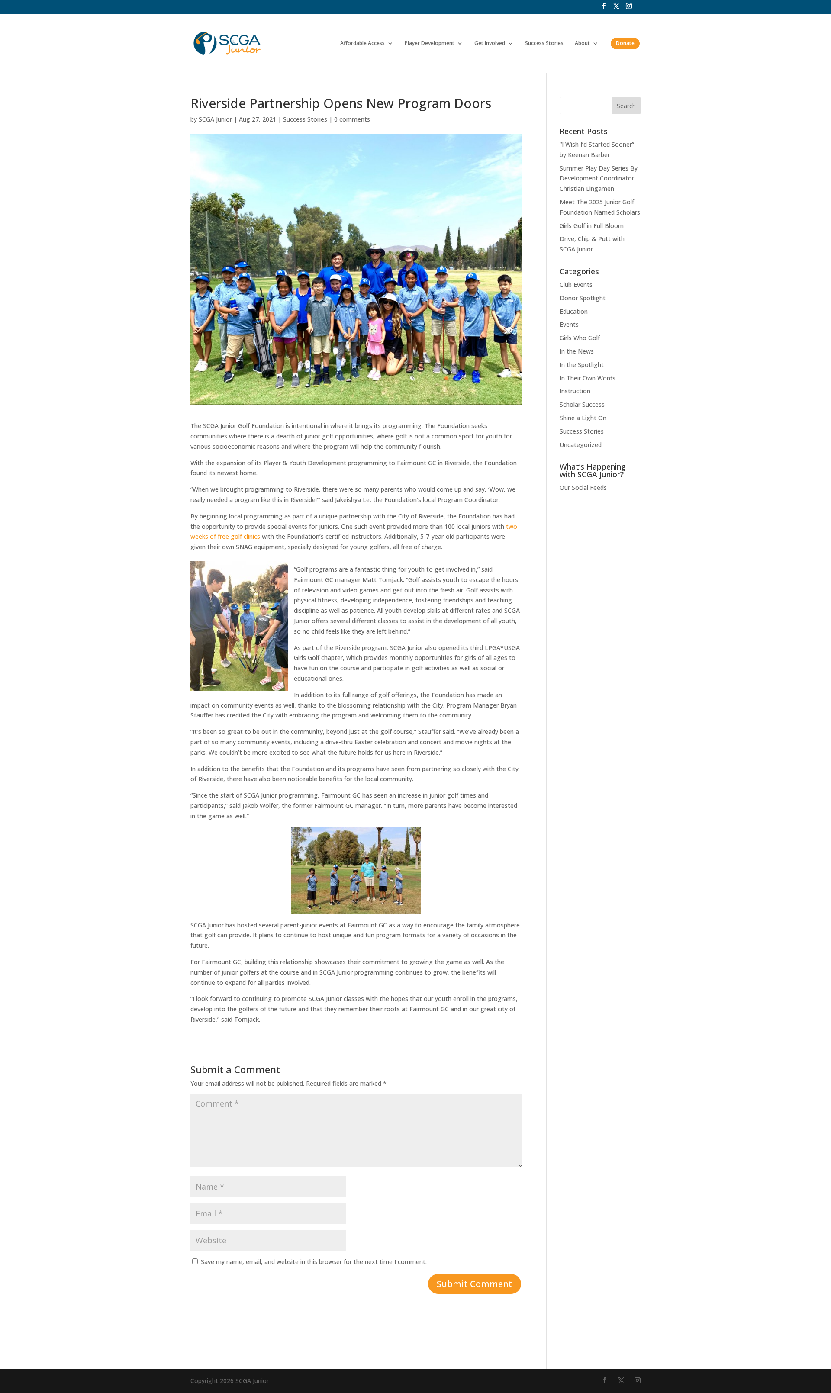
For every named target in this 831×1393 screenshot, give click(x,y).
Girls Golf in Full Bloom (592, 226)
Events (569, 324)
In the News (577, 351)
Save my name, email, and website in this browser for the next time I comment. (314, 1262)
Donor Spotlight (583, 298)
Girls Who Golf (580, 338)
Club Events (576, 284)
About (582, 43)
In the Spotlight (582, 364)
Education (574, 311)
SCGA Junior (215, 119)
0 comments (352, 119)
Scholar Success (582, 404)
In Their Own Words (587, 378)
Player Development (429, 43)
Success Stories (544, 43)
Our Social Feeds (583, 487)
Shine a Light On (583, 418)
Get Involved (489, 43)
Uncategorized (581, 445)
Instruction (575, 391)
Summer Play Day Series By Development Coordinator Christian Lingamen (599, 178)
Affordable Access (362, 43)
